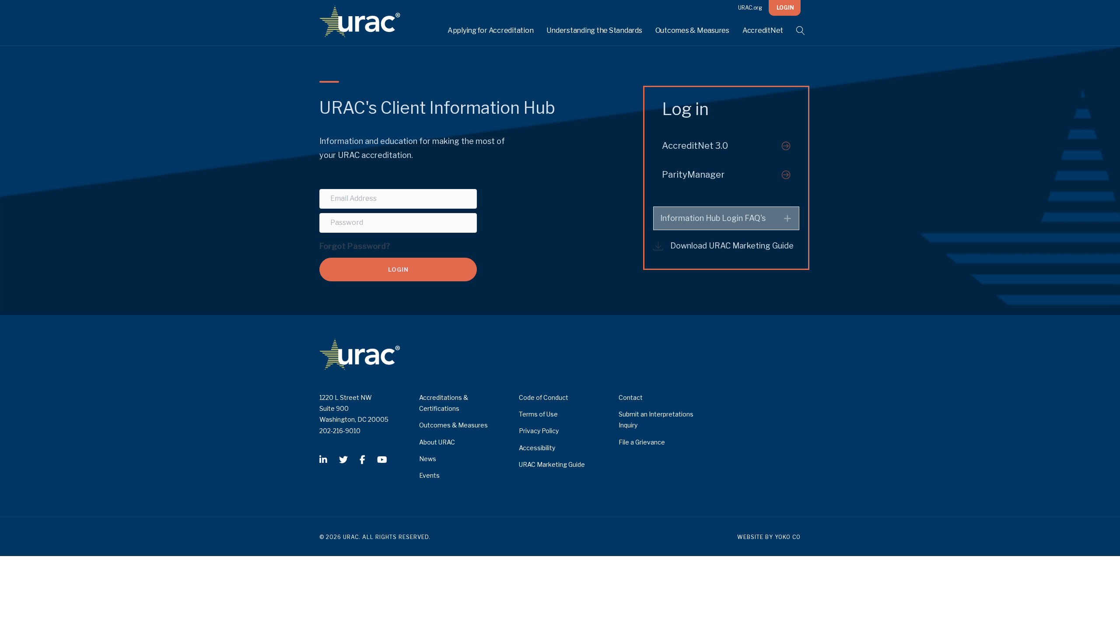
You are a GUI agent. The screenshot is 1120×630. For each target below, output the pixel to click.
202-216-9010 (339, 430)
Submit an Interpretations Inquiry (656, 419)
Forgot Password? (354, 245)
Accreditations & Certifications (443, 403)
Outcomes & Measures (692, 30)
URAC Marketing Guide (552, 464)
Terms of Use (538, 414)
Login (785, 7)
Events (429, 475)
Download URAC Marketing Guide (732, 245)
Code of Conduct (543, 397)
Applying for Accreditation (491, 30)
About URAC (437, 442)
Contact (631, 397)
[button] (726, 145)
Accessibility (537, 448)
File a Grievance (642, 442)
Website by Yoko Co (769, 537)
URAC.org (750, 7)
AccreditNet (762, 30)
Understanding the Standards (594, 30)
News (427, 458)
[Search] (795, 31)
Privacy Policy (539, 430)
